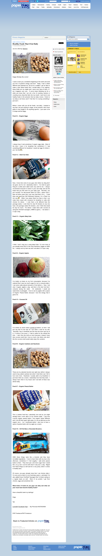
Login (78, 1)
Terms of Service (31, 547)
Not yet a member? (74, 43)
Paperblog (20, 6)
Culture (33, 4)
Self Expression (84, 7)
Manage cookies (47, 549)
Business (76, 4)
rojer (81, 66)
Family (43, 7)
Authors (46, 37)
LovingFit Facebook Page (20, 506)
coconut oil (33, 327)
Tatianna (24, 49)
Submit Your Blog (73, 45)
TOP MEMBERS (81, 51)
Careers (15, 549)
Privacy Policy (31, 549)
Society (48, 4)
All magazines (61, 547)
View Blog (58, 71)
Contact (15, 547)
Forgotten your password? (85, 1)
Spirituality (49, 7)
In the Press (45, 546)
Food (33, 7)
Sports (55, 106)
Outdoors (64, 7)
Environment (57, 7)
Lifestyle (54, 4)
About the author (72, 72)
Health (59, 4)
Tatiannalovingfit (17, 45)
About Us (30, 546)
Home (14, 1)
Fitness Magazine (18, 37)
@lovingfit (23, 45)
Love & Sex (76, 7)
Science (86, 4)
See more (57, 95)
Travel (70, 4)
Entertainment (41, 4)
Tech (81, 4)
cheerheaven (83, 55)
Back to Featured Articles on (25, 521)
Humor (69, 7)
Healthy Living (57, 104)
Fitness (55, 102)
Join (80, 72)
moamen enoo (83, 58)
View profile (58, 69)
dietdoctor (82, 62)
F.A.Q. (44, 547)
